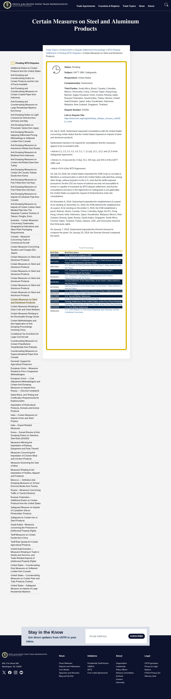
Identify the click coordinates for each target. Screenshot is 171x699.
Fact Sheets (64, 670)
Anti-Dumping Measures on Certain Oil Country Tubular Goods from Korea (24, 172)
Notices (148, 670)
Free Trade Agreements (98, 673)
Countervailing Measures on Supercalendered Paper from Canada (24, 354)
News (142, 6)
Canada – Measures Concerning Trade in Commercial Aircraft (20, 239)
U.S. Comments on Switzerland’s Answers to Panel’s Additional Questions (93, 291)
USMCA (91, 666)
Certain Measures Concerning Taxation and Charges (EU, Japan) (25, 250)
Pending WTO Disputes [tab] (27, 63)
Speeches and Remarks (69, 673)
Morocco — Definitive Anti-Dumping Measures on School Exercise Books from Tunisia (25, 483)
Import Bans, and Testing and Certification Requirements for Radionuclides (25, 398)
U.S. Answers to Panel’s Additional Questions (82, 294)
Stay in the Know (45, 632)
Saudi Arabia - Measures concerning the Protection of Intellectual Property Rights (24, 527)
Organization (121, 663)
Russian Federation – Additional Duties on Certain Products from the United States (26, 500)
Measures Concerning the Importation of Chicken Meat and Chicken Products (24, 455)
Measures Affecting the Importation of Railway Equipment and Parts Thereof (24, 445)
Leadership (120, 666)
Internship (120, 682)
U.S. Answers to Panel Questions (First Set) (82, 299)
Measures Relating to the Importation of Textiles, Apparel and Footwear (25, 473)
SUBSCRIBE (136, 636)
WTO (90, 670)
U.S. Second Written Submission (77, 296)
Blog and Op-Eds (66, 676)
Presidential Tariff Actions (98, 663)
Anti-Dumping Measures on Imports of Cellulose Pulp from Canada (25, 197)
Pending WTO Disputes (69, 53)
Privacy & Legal (151, 666)
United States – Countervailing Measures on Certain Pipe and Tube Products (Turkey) (25, 578)
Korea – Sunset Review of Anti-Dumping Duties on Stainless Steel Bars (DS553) (25, 435)
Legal (147, 656)
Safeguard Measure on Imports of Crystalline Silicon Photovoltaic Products (25, 510)
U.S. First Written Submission (76, 307)
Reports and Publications (69, 666)
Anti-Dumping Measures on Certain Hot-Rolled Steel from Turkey (25, 162)
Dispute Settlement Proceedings (90, 50)
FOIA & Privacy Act (152, 673)
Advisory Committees (125, 673)
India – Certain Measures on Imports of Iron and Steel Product (24, 418)
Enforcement (66, 50)
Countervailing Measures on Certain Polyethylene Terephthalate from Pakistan (24, 344)
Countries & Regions (109, 6)
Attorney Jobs (150, 676)
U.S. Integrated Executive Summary (79, 258)
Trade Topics (129, 6)
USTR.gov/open (151, 663)
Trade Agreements (86, 6)
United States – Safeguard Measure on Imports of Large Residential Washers (24, 588)
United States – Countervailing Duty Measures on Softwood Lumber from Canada (25, 568)
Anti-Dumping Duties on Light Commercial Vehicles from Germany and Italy (25, 118)
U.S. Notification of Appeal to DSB (78, 255)
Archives (119, 676)
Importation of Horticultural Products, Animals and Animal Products (25, 408)
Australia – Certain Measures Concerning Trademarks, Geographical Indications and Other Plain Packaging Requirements (24, 226)
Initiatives (92, 656)
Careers (119, 679)
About (151, 6)
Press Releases (65, 663)
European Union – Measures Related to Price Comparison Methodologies (24, 371)
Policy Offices (121, 670)
